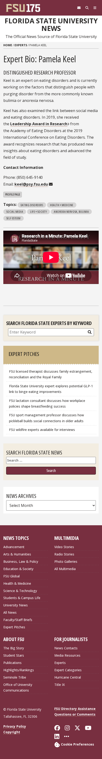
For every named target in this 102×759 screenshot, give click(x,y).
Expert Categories (68, 670)
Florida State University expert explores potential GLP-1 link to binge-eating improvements (51, 389)
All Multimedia (65, 569)
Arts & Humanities (17, 554)
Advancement (13, 547)
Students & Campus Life (21, 598)
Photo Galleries (65, 561)
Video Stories (64, 547)
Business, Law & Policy (20, 561)
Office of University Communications (17, 687)
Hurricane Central (67, 677)
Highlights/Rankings (18, 670)
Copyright (11, 732)
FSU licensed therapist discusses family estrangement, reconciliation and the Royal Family (50, 374)
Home (7, 45)
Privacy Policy (14, 726)
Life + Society (38, 211)
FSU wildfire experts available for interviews (42, 429)
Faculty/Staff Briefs (17, 619)
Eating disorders (32, 205)
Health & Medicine (17, 583)
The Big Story (13, 648)
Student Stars (13, 655)
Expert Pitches (14, 627)
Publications (12, 662)
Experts (20, 45)
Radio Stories (64, 554)
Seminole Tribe (14, 677)
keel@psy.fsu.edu (31, 184)
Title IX (59, 684)
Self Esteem (13, 218)
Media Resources (67, 655)
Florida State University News (51, 24)
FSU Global (11, 576)
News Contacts (66, 648)
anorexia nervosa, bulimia (71, 211)
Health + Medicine (61, 205)
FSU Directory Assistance (75, 708)
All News (10, 612)
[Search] (87, 8)
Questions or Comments (74, 714)
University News (15, 605)
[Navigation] (95, 8)
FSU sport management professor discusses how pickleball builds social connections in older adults (46, 418)
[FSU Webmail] (79, 8)
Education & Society (18, 569)
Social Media (14, 211)
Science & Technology (20, 590)
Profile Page (12, 194)
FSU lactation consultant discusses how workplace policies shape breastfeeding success (47, 403)
